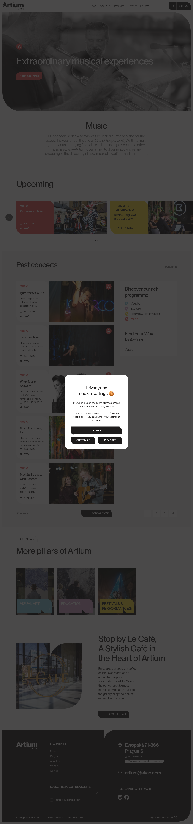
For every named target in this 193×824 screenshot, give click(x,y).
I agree (96, 430)
